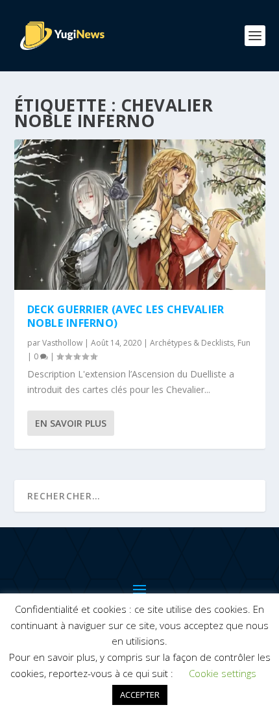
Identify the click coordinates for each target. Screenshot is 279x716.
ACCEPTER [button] (140, 694)
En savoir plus (70, 423)
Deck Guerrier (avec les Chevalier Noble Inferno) (125, 316)
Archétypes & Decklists (192, 342)
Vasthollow (62, 342)
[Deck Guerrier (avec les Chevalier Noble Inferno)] (139, 214)
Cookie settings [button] (222, 673)
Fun (243, 342)
